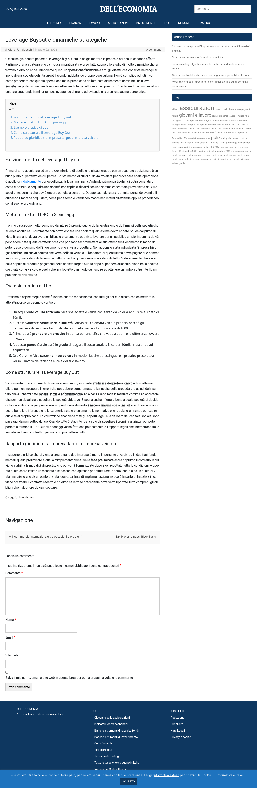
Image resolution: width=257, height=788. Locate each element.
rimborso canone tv (198, 147)
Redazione (177, 717)
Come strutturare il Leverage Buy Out (42, 132)
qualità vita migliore (221, 142)
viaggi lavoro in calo (230, 159)
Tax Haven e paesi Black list (136, 536)
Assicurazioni (118, 23)
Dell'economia (128, 9)
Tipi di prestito (103, 749)
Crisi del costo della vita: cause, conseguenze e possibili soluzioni (210, 75)
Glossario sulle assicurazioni (112, 717)
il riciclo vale (242, 116)
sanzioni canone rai (230, 147)
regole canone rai (241, 142)
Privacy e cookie (181, 737)
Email (10, 637)
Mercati (184, 23)
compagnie (242, 109)
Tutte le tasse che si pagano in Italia (116, 762)
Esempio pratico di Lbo (31, 127)
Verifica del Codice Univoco (111, 769)
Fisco (166, 23)
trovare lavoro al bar (230, 155)
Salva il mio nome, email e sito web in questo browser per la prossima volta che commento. (69, 678)
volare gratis (178, 163)
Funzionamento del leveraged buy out (42, 117)
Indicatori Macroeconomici (111, 724)
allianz (175, 109)
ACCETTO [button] (128, 781)
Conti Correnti (103, 743)
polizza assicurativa (236, 138)
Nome (10, 620)
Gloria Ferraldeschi (20, 49)
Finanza (75, 23)
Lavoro (94, 23)
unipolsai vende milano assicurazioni (200, 159)
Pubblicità (177, 724)
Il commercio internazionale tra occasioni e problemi (45, 536)
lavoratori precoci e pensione (196, 124)
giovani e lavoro (195, 115)
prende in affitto (180, 142)
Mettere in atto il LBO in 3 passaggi (40, 122)
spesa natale (237, 151)
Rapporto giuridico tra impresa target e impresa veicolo (56, 137)
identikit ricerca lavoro (223, 116)
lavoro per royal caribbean (224, 128)
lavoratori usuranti (220, 124)
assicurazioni (197, 107)
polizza (218, 137)
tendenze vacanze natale (206, 155)
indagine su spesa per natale (187, 120)
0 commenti (153, 49)
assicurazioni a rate (226, 109)
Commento (14, 573)
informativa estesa (166, 775)
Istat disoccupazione (231, 120)
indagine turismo (210, 120)
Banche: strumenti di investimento (116, 737)
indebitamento (31, 181)
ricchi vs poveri (180, 147)
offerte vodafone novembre (196, 138)
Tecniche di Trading (106, 756)
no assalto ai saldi (200, 132)
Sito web (11, 655)
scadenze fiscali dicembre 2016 (214, 151)
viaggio (245, 159)
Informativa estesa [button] (230, 775)
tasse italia (187, 155)
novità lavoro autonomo (222, 132)
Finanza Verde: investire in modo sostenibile (197, 57)
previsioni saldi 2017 (199, 142)
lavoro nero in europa (199, 128)
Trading (204, 23)
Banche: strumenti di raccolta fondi (116, 730)
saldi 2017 (214, 147)
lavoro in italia (238, 124)
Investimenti (145, 23)
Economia (54, 23)
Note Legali (178, 730)
